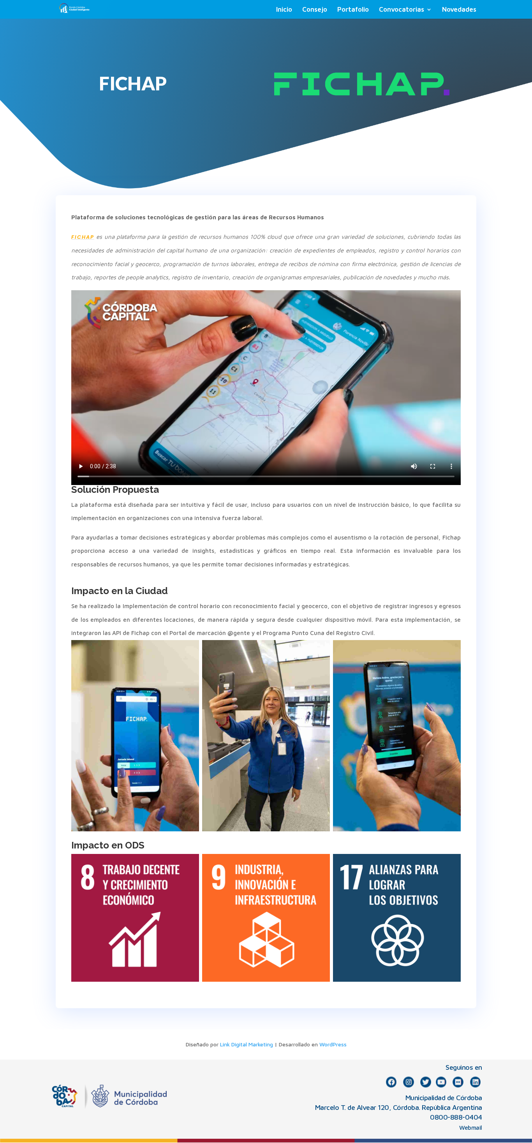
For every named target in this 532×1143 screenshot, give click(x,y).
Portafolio (353, 10)
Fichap (82, 237)
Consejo (314, 10)
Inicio (284, 10)
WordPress (333, 1044)
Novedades (459, 10)
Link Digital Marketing (246, 1044)
